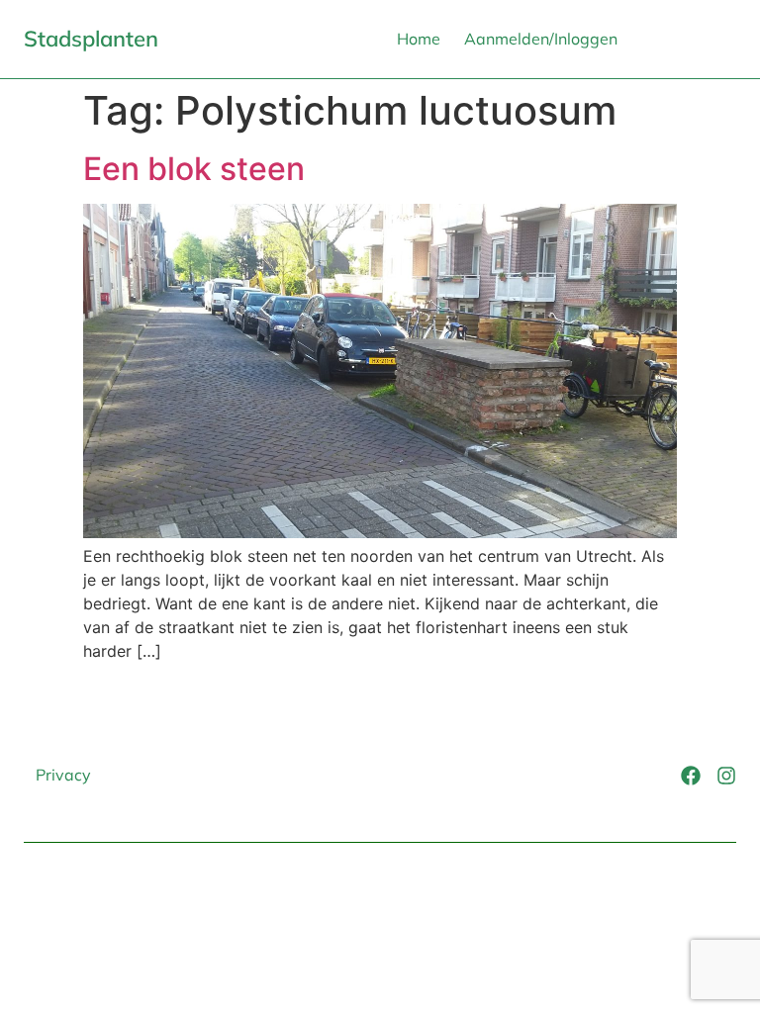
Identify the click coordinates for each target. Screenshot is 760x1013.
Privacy (63, 774)
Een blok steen (194, 168)
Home (418, 38)
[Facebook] (691, 775)
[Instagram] (726, 775)
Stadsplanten (91, 38)
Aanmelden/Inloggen (541, 38)
